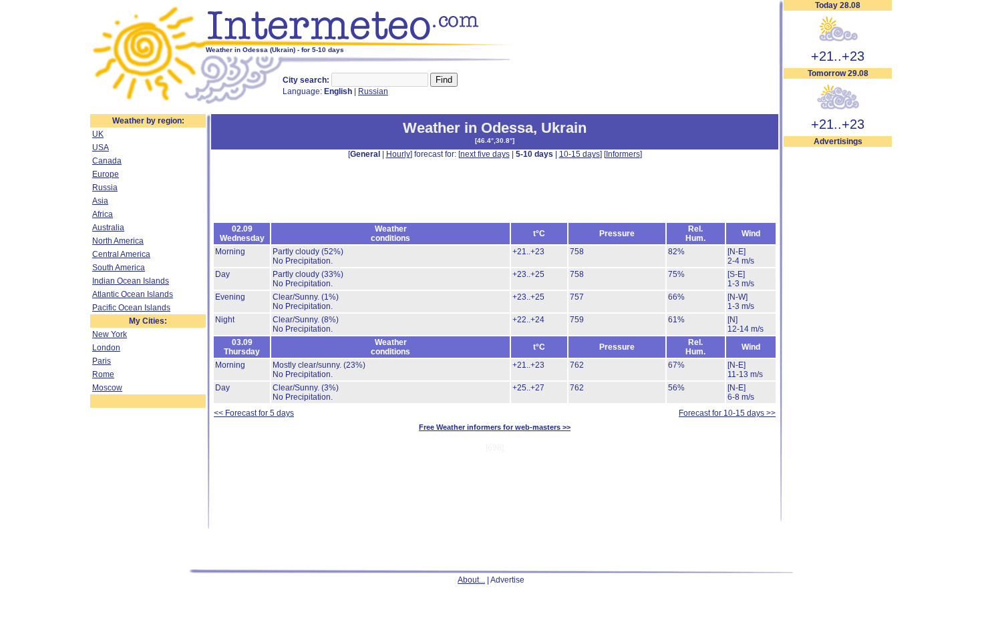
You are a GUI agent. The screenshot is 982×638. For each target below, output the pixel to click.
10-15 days (579, 154)
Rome (103, 374)
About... (471, 580)
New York (109, 334)
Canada (107, 161)
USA (100, 147)
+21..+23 (837, 56)
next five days (485, 154)
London (106, 347)
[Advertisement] (837, 347)
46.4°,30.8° (494, 140)
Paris (101, 361)
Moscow (107, 387)
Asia (100, 201)
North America (118, 241)
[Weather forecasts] (362, 43)
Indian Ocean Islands (130, 281)
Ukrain (564, 127)
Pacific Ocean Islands (131, 307)
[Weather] (148, 102)
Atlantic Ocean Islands (132, 294)
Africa (102, 214)
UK (98, 134)
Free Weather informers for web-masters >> (494, 427)
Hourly (398, 154)
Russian (373, 91)
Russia (105, 187)
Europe (105, 174)
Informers (623, 154)
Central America (121, 254)
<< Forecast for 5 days (254, 413)
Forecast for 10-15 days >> (727, 413)
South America (118, 267)
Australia (108, 227)
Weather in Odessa (468, 127)
